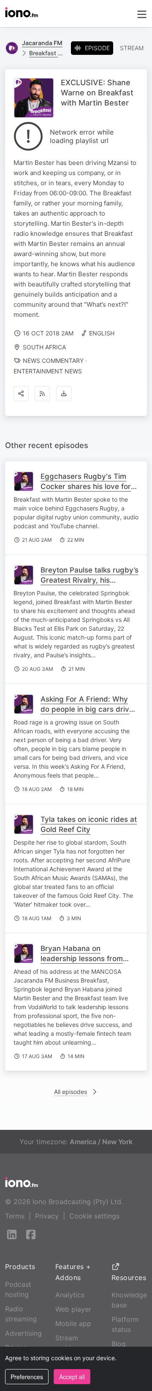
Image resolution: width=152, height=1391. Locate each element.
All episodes (70, 1091)
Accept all (72, 1376)
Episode (97, 47)
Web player (73, 1309)
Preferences (27, 1376)
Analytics (69, 1295)
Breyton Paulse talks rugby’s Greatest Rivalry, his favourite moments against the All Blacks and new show (89, 585)
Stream (132, 47)
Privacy (47, 1216)
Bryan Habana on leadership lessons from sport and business (82, 958)
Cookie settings (94, 1216)
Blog (118, 1344)
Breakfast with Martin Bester (46, 53)
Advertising (23, 1333)
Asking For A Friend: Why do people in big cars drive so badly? (87, 709)
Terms (14, 1216)
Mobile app (73, 1323)
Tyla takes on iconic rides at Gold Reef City (89, 824)
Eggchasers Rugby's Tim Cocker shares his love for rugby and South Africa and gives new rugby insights (88, 491)
